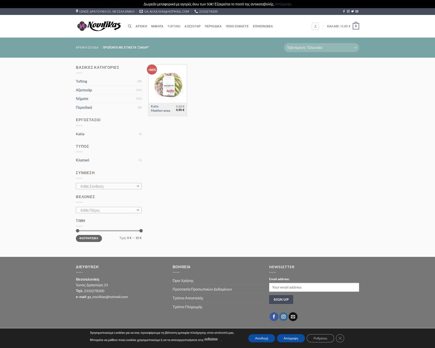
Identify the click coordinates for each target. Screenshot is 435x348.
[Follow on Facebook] (344, 11)
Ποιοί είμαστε (237, 26)
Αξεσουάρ (192, 26)
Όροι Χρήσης (183, 280)
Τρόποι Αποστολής (188, 298)
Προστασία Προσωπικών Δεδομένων (202, 289)
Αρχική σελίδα (87, 47)
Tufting (173, 26)
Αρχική (141, 26)
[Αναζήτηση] (129, 26)
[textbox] (108, 186)
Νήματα (157, 26)
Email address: (279, 279)
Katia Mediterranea (160, 108)
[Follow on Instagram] (348, 11)
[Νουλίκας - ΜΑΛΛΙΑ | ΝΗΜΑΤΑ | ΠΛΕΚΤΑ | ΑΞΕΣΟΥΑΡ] (98, 26)
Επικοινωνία (263, 26)
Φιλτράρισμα (88, 238)
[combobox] (109, 186)
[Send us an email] (356, 11)
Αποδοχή (261, 338)
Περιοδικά (213, 26)
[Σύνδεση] (315, 26)
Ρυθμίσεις (320, 338)
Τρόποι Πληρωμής (188, 307)
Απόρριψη (283, 4)
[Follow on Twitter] (352, 11)
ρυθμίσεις (211, 339)
